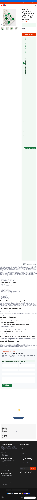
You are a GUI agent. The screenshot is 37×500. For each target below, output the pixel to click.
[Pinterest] (31, 472)
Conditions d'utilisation (5, 484)
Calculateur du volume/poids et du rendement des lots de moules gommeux (22, 431)
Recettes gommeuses (5, 468)
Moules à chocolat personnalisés (25, 453)
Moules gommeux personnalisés (25, 446)
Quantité (20, 367)
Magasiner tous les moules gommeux (26, 451)
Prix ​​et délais (4, 372)
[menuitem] (28, 3)
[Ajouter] (27, 31)
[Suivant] (17, 17)
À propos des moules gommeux (6, 475)
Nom (2, 363)
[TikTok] (26, 472)
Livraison (21, 497)
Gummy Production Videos (6, 470)
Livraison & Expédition (5, 479)
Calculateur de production (5, 465)
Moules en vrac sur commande (25, 449)
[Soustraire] (23, 31)
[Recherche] (24, 3)
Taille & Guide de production (6, 463)
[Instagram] (21, 472)
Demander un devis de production (29, 148)
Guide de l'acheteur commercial (7, 466)
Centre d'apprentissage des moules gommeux (7, 461)
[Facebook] (28, 472)
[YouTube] (23, 472)
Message (3, 376)
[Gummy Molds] (3, 6)
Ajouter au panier (29, 34)
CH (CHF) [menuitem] (35, 2)
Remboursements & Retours (6, 480)
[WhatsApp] (33, 472)
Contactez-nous (4, 477)
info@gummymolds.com (5, 454)
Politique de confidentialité (6, 482)
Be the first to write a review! (18, 417)
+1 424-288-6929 (4, 452)
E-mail (20, 363)
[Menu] (35, 6)
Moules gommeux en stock (24, 448)
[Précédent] (2, 17)
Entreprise (3, 367)
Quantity (23, 28)
